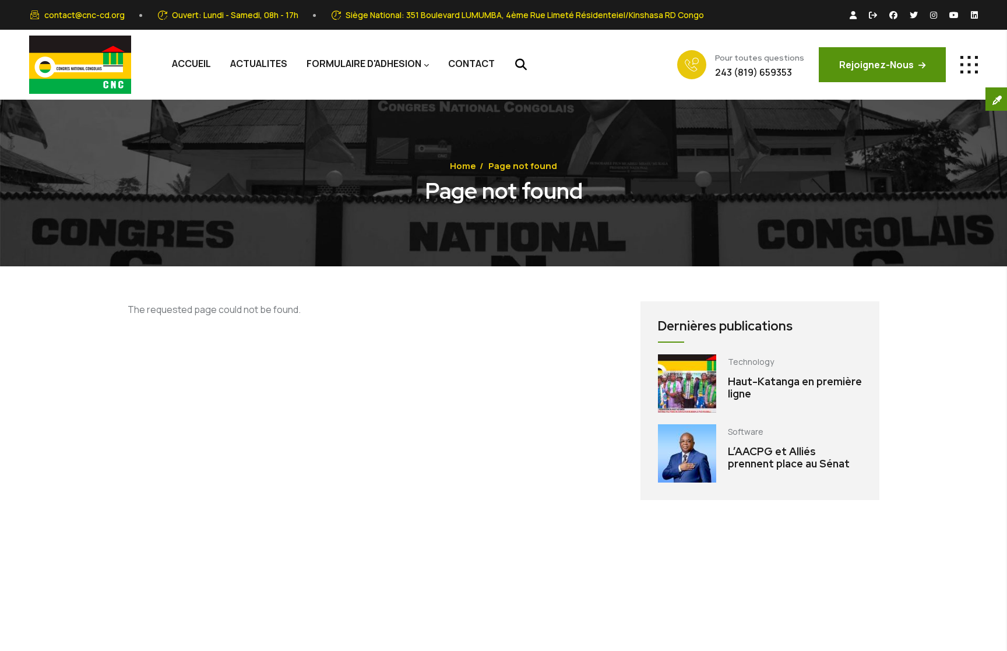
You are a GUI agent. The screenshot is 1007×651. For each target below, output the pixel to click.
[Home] (80, 65)
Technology (751, 361)
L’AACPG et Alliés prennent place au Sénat (789, 458)
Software (745, 431)
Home (463, 166)
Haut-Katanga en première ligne (795, 388)
